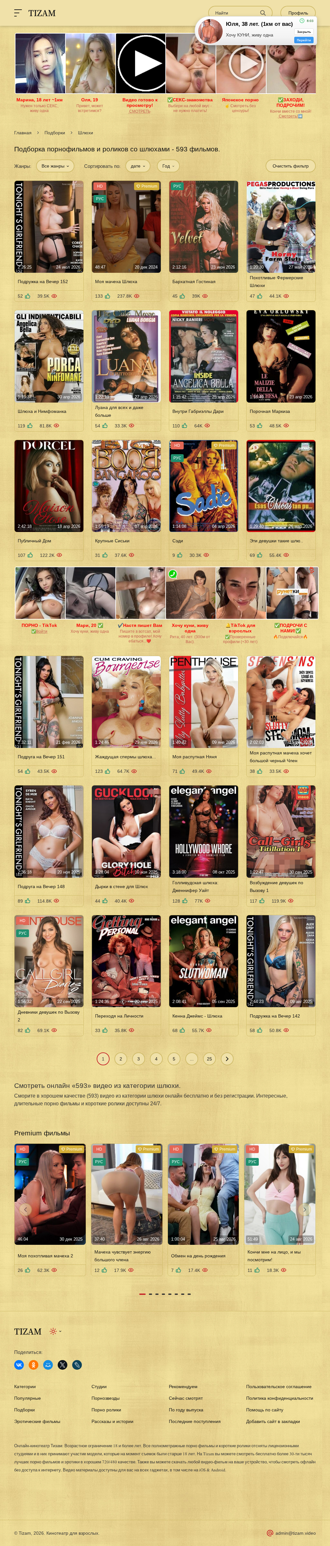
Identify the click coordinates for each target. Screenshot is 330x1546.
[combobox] (55, 165)
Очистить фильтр (291, 166)
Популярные (27, 1398)
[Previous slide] (25, 1209)
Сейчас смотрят (186, 1398)
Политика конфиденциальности (279, 1398)
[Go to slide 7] (182, 1294)
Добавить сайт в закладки (273, 1421)
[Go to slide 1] (142, 1294)
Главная (23, 132)
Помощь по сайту (264, 1409)
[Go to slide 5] (169, 1294)
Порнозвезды (106, 1398)
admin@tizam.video (296, 1533)
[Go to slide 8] (189, 1294)
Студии (99, 1386)
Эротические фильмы (37, 1421)
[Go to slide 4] (163, 1294)
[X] (62, 1365)
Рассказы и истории (112, 1421)
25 (209, 1058)
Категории (25, 1386)
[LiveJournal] (77, 1365)
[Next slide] (304, 1209)
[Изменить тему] (56, 1331)
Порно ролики (106, 1409)
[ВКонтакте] (19, 1365)
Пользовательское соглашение (279, 1386)
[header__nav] (18, 12)
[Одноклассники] (33, 1365)
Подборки (54, 132)
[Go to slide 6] (176, 1294)
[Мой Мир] (48, 1365)
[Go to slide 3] (157, 1294)
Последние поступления (195, 1421)
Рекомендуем (183, 1386)
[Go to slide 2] (150, 1294)
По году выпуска (186, 1409)
